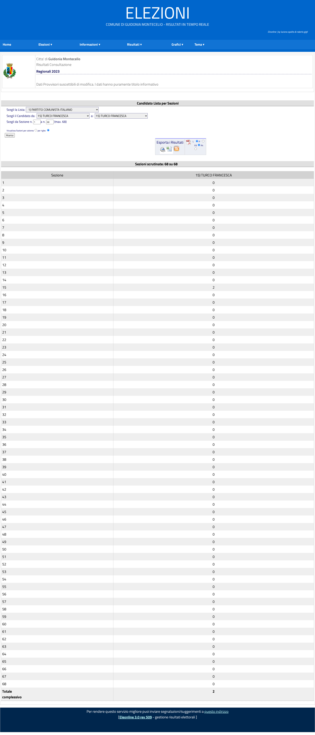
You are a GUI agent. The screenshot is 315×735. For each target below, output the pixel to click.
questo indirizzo (216, 711)
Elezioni (157, 12)
